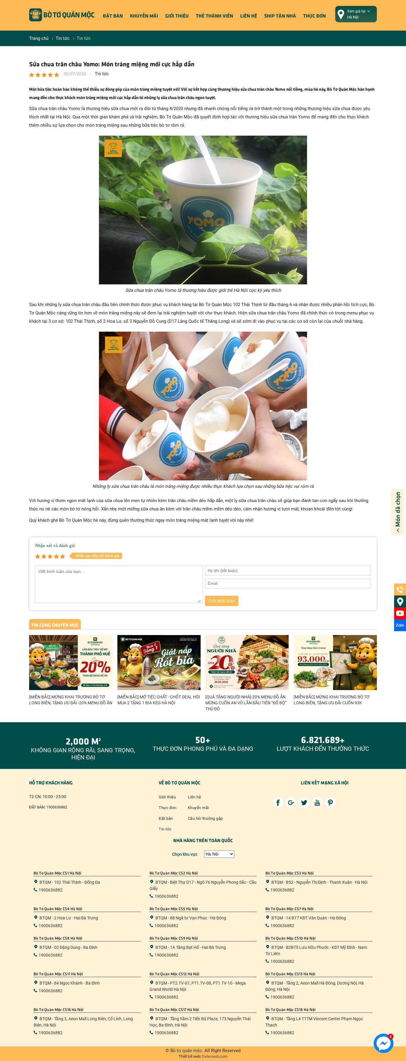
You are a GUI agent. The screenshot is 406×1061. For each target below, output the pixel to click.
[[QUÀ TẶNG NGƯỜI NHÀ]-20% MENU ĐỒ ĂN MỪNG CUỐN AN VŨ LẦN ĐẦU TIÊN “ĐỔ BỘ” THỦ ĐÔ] (247, 662)
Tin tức (165, 829)
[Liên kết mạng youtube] (400, 613)
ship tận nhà (280, 15)
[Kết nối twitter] (304, 802)
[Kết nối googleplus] (291, 802)
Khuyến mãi (144, 15)
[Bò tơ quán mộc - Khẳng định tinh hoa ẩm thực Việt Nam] (62, 28)
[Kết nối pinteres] (330, 802)
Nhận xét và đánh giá (55, 545)
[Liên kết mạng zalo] (400, 625)
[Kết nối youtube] (317, 802)
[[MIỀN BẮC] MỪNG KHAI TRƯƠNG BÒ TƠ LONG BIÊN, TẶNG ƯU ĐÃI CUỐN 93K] (335, 662)
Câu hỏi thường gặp (205, 818)
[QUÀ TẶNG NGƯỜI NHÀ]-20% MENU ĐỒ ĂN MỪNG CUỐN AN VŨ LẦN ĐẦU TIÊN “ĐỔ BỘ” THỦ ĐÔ (246, 703)
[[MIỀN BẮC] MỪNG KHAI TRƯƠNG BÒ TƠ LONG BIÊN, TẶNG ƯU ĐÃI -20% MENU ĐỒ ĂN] (71, 662)
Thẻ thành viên (214, 15)
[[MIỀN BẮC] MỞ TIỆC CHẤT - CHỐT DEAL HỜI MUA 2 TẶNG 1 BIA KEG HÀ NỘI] (159, 662)
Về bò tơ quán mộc (179, 782)
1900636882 (56, 807)
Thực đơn (314, 15)
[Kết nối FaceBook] (278, 802)
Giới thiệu (177, 15)
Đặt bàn (113, 15)
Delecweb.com (214, 1056)
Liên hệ (248, 15)
